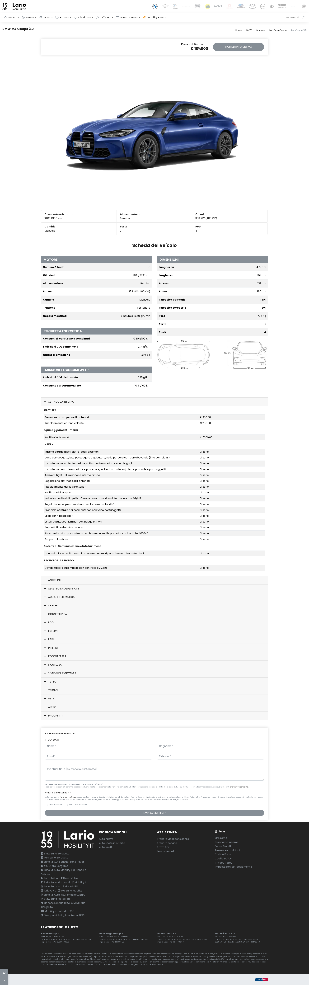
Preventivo (238, 47)
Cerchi (52, 605)
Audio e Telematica (61, 597)
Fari (50, 639)
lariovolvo (49, 890)
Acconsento (55, 804)
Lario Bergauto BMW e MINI (60, 886)
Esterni (52, 631)
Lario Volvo (71, 878)
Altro (51, 707)
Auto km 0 (105, 847)
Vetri (51, 698)
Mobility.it (80, 882)
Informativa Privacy (69, 797)
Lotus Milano (51, 878)
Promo (64, 17)
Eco (50, 622)
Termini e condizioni (227, 850)
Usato (30, 17)
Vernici (52, 690)
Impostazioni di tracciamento (233, 867)
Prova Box (163, 847)
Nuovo (12, 17)
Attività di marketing (57, 792)
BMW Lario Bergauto (56, 853)
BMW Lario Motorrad (56, 882)
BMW (249, 30)
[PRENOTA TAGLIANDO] (4, 981)
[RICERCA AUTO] (4, 973)
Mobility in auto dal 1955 (59, 911)
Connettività (57, 614)
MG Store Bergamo (55, 866)
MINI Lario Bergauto (55, 857)
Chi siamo (84, 17)
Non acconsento (78, 804)
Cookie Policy (223, 858)
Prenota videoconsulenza (173, 839)
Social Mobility (224, 846)
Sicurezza (54, 665)
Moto (46, 17)
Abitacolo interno (60, 402)
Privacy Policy (223, 863)
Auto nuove (106, 839)
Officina (105, 17)
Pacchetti (54, 715)
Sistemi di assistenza (61, 673)
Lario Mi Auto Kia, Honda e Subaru (64, 895)
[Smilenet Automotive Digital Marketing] (261, 979)
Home (238, 30)
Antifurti (54, 580)
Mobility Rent (156, 17)
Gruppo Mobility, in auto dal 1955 (63, 915)
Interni (52, 648)
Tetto (51, 681)
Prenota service (167, 843)
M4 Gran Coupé (278, 30)
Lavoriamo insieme (226, 842)
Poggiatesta (56, 656)
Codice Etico (223, 854)
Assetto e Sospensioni (63, 588)
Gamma (260, 30)
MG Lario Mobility (71, 890)
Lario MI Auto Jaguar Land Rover (63, 862)
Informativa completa (239, 787)
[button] (154, 793)
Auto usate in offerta (112, 843)
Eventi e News (129, 17)
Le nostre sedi (165, 851)
